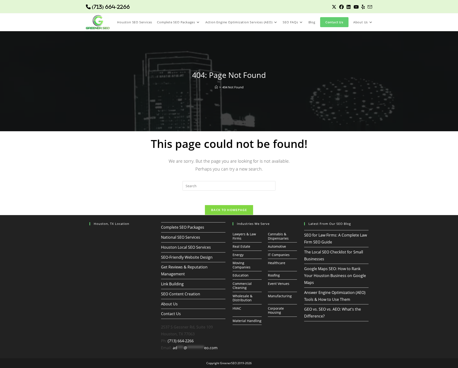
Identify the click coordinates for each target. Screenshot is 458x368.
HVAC (237, 308)
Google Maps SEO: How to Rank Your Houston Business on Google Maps (335, 275)
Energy (238, 254)
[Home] (216, 87)
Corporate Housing (276, 310)
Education (241, 275)
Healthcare (276, 263)
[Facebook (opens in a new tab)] (341, 7)
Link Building (172, 284)
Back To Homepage (229, 210)
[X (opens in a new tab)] (334, 7)
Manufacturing (280, 296)
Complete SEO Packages (182, 227)
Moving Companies (241, 265)
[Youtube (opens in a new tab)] (356, 7)
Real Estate (241, 246)
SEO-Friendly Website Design (187, 257)
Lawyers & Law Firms (244, 236)
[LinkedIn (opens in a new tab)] (348, 7)
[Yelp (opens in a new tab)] (363, 7)
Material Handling (247, 320)
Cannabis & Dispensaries (278, 236)
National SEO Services (180, 237)
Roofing (274, 275)
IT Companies (279, 254)
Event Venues (278, 283)
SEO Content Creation (180, 294)
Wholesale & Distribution (242, 298)
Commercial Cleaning (242, 285)
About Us (169, 304)
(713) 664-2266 (181, 340)
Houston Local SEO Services (186, 247)
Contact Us (171, 313)
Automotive (277, 246)
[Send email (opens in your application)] (369, 7)
